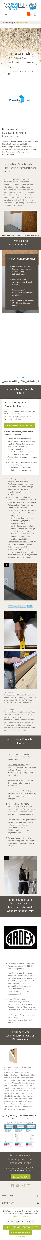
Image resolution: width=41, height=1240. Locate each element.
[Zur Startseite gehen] (20, 6)
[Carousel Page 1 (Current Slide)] (18, 377)
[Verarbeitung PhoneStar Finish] (20, 581)
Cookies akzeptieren (20, 1232)
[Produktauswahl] (35, 14)
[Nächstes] (35, 581)
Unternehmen (8, 1203)
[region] (20, 581)
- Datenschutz (21, 1236)
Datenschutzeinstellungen (20, 1221)
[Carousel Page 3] (23, 377)
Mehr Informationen (20, 1216)
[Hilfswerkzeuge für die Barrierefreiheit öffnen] (30, 14)
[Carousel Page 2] (20, 377)
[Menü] (5, 14)
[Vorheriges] (6, 581)
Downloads (8, 1195)
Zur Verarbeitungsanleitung (20, 425)
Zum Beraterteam (20, 1177)
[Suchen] (23, 14)
